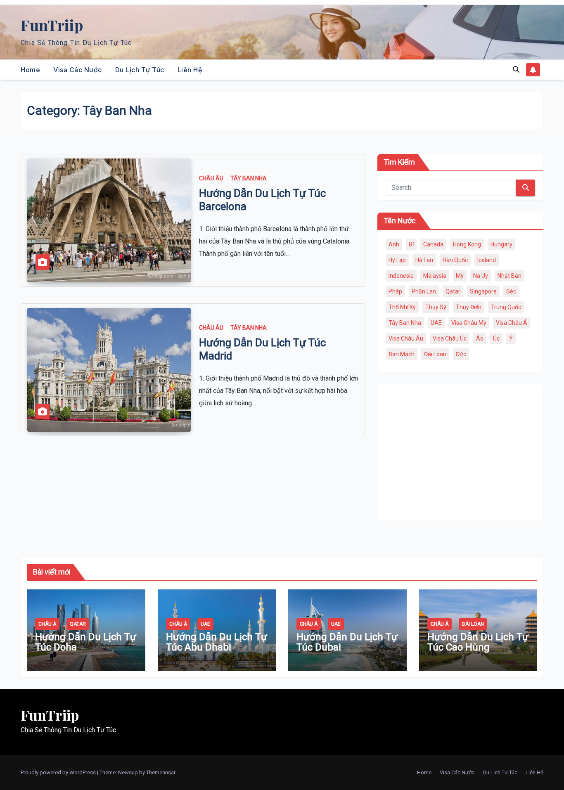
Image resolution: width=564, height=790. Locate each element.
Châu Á (47, 624)
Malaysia (434, 275)
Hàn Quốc (455, 260)
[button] (516, 69)
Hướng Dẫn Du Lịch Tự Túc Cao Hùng (477, 642)
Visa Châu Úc (450, 338)
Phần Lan (424, 291)
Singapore (483, 291)
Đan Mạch (402, 354)
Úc (496, 338)
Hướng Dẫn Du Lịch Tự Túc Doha (85, 642)
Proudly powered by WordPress (59, 772)
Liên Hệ (190, 70)
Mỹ (460, 275)
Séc (511, 291)
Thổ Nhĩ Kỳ (402, 307)
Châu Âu (211, 178)
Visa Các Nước (77, 70)
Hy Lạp (397, 260)
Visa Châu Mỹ (468, 322)
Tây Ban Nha (248, 178)
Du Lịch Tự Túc (139, 70)
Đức (461, 354)
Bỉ (411, 244)
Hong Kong (467, 244)
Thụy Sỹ (435, 307)
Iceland (486, 260)
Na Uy (480, 275)
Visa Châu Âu (406, 338)
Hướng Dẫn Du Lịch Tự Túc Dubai (347, 642)
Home (30, 70)
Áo (479, 338)
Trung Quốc (506, 307)
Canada (433, 244)
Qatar (453, 291)
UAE (436, 322)
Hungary (501, 244)
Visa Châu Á (511, 322)
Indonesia (401, 275)
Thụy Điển (468, 307)
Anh (394, 244)
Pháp (395, 291)
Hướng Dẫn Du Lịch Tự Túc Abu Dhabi (216, 642)
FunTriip (52, 25)
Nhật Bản (509, 275)
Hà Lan (424, 260)
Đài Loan (435, 354)
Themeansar (160, 772)
